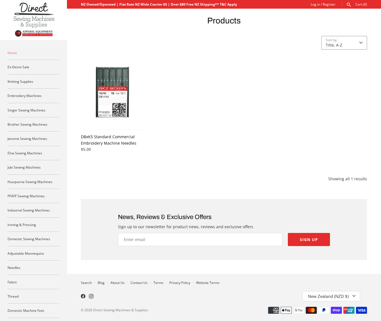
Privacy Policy (179, 282)
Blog (101, 282)
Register (329, 4)
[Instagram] (91, 297)
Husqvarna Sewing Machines (30, 181)
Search (86, 282)
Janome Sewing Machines (27, 138)
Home (12, 52)
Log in (315, 4)
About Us (117, 282)
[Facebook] (83, 297)
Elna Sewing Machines (25, 153)
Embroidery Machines (25, 95)
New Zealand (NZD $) (328, 296)
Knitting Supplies (20, 81)
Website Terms (208, 282)
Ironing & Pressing (22, 224)
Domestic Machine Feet (26, 310)
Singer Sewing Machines (26, 110)
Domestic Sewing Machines (29, 239)
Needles (14, 267)
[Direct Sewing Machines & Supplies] (33, 20)
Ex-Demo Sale (18, 67)
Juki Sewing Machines (24, 167)
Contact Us (139, 282)
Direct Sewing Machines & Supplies (120, 310)
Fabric (12, 282)
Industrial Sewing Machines (29, 210)
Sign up (309, 239)
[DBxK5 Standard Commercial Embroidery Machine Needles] (112, 92)
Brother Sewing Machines (27, 124)
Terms (158, 282)
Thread (13, 296)
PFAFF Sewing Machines (26, 196)
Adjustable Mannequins (26, 253)
